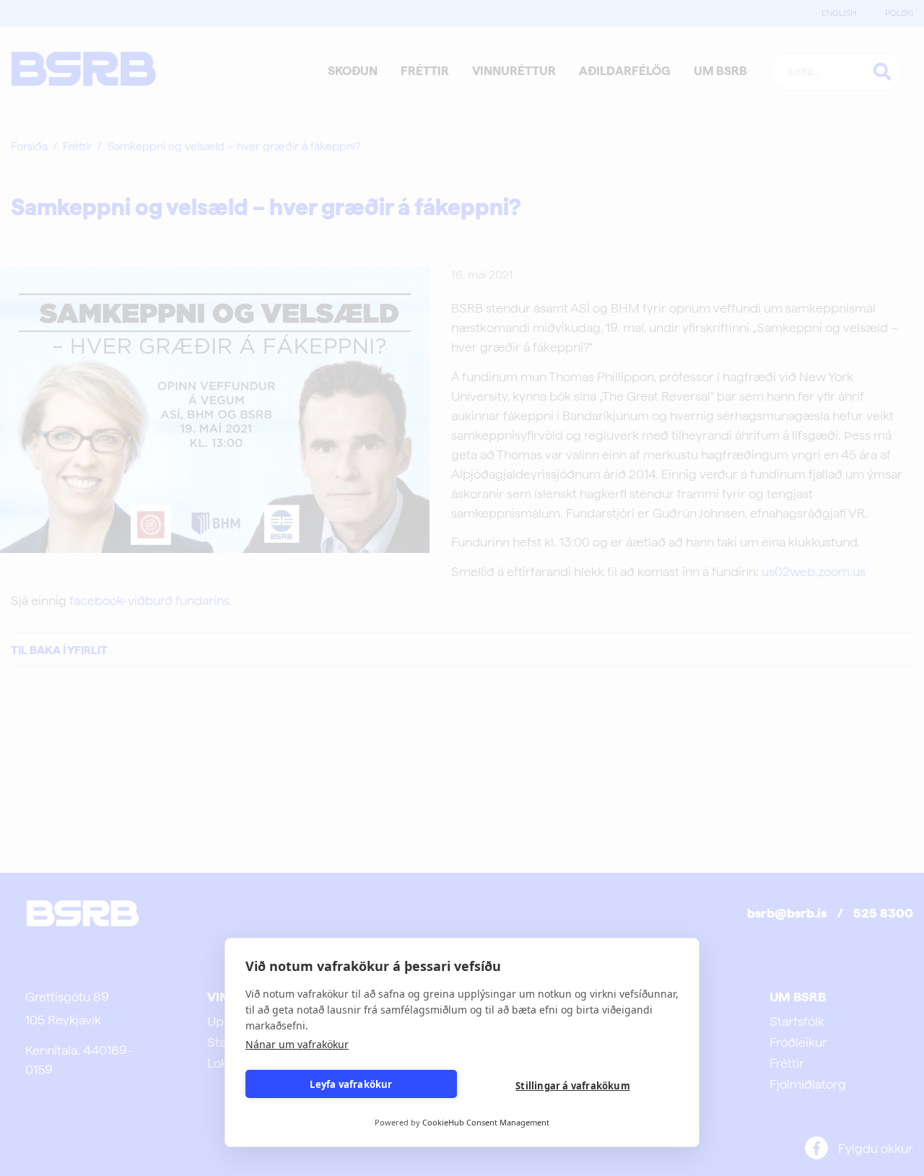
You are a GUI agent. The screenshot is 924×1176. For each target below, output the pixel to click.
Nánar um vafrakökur (297, 1044)
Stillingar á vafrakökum (572, 1085)
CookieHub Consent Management (485, 1122)
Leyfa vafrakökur (351, 1084)
